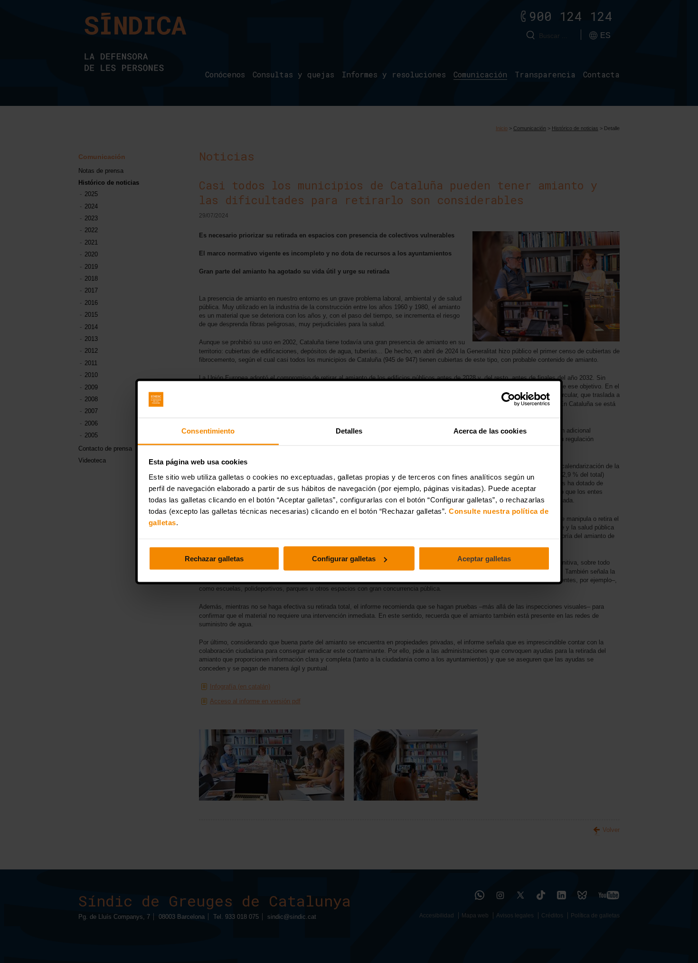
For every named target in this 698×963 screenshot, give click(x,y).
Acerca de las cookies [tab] (490, 430)
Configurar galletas (344, 559)
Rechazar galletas (214, 559)
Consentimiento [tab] (208, 430)
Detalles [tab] (349, 430)
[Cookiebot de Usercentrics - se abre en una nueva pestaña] (508, 399)
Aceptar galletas (484, 559)
